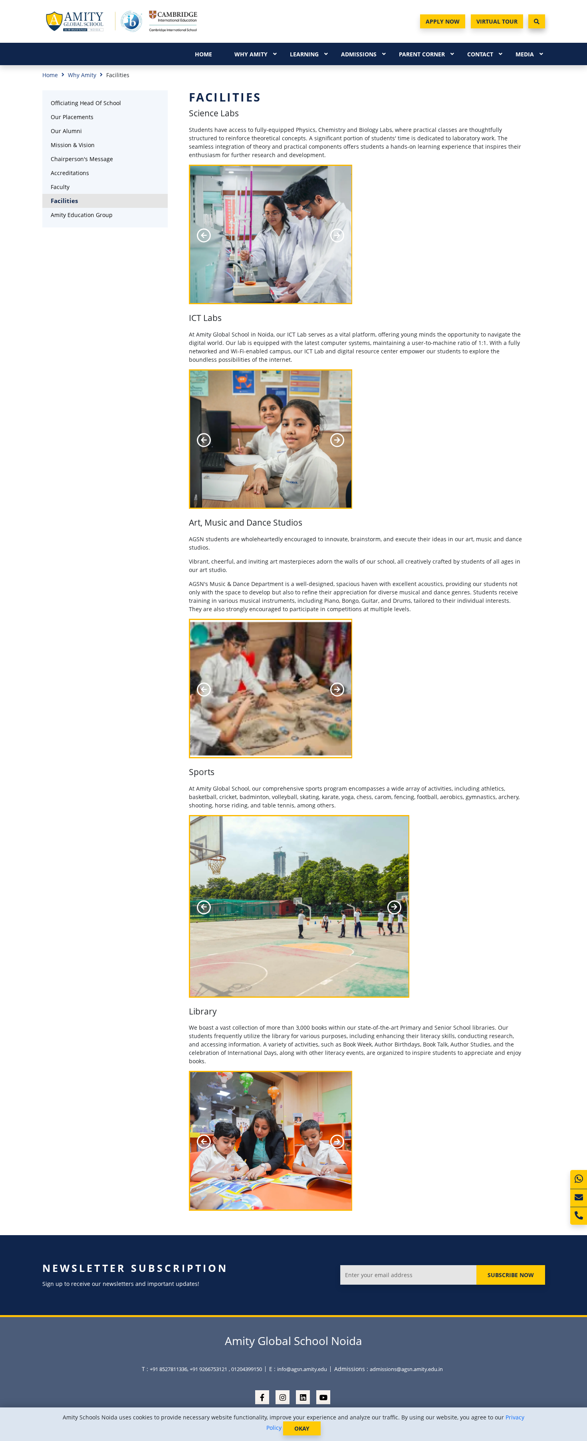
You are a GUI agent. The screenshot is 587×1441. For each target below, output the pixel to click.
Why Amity (251, 54)
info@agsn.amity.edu (302, 1369)
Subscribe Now (511, 1275)
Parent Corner (422, 54)
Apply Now (443, 21)
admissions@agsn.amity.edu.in (406, 1369)
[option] (271, 236)
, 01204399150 (245, 1369)
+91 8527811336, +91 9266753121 (188, 1369)
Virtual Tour (497, 21)
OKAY (301, 1428)
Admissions (359, 54)
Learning (304, 54)
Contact (480, 54)
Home (203, 54)
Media (525, 54)
